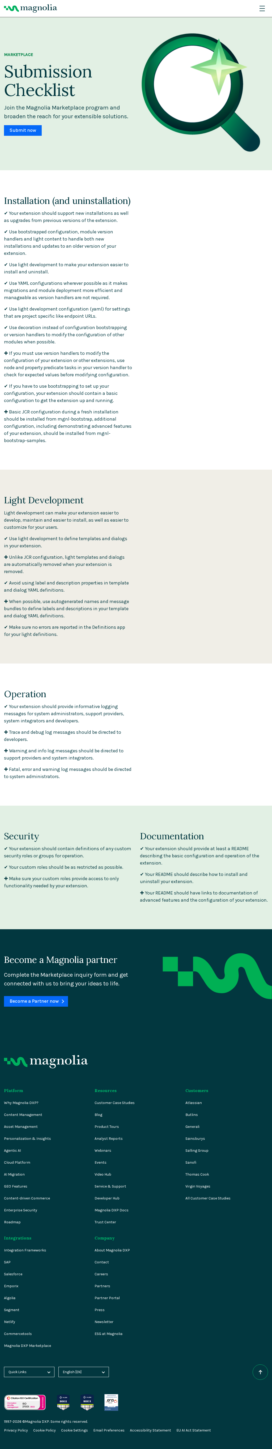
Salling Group (197, 1150)
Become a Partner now (34, 1001)
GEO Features (15, 1186)
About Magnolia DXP (112, 1250)
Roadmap (12, 1222)
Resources (106, 1090)
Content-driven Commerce (27, 1198)
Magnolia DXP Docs (112, 1210)
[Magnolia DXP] (30, 8)
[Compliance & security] (63, 1397)
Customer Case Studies (115, 1103)
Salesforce (13, 1274)
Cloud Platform (17, 1162)
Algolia (9, 1298)
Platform (13, 1090)
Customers (196, 1090)
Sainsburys (195, 1138)
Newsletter (104, 1322)
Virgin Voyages (197, 1186)
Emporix (11, 1286)
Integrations (17, 1238)
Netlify (9, 1322)
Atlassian (193, 1103)
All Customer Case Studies (208, 1198)
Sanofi (190, 1162)
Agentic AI (12, 1150)
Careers (101, 1274)
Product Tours (107, 1126)
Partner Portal (107, 1298)
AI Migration (14, 1174)
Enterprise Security (20, 1210)
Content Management (23, 1114)
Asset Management (21, 1126)
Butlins (191, 1114)
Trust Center (105, 1222)
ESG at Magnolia (108, 1334)
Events (101, 1162)
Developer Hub (107, 1198)
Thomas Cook (197, 1174)
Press (100, 1310)
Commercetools (18, 1334)
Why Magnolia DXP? (21, 1103)
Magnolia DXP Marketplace (27, 1345)
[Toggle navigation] (262, 8)
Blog (98, 1114)
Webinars (103, 1150)
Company (105, 1238)
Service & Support (110, 1186)
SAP (7, 1262)
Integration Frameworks (25, 1250)
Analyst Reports (109, 1138)
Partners (102, 1286)
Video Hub (103, 1174)
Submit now (23, 130)
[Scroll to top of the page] (260, 1372)
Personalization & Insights (27, 1138)
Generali (192, 1126)
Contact (102, 1262)
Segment (11, 1310)
